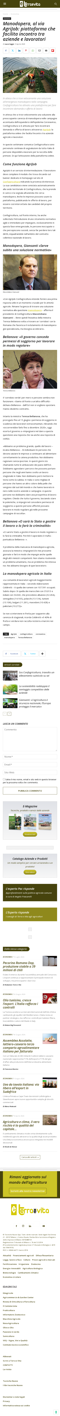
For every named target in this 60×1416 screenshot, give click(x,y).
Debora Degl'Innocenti (13, 1025)
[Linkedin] (30, 1226)
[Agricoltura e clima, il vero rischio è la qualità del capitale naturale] (50, 1120)
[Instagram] (23, 1226)
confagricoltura (26, 634)
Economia (15, 14)
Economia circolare (12, 1277)
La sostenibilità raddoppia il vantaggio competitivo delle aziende (34, 689)
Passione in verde (11, 1332)
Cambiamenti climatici (28, 1272)
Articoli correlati (11, 664)
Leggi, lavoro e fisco (12, 1259)
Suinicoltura (8, 1336)
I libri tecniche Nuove (13, 1385)
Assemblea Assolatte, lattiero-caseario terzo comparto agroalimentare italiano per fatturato (21, 1046)
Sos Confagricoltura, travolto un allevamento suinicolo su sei (36, 674)
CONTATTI (8, 1365)
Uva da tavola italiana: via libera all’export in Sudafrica (21, 1088)
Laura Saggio (9, 44)
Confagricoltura (11, 181)
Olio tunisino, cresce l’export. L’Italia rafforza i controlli (20, 1003)
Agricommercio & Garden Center (18, 1297)
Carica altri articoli (29, 1157)
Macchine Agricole (11, 1319)
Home (5, 14)
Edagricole (8, 1293)
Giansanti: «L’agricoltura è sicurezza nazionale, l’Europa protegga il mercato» (35, 703)
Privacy (6, 1401)
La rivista (7, 1369)
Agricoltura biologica (33, 1268)
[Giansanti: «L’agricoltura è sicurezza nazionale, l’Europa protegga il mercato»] (10, 703)
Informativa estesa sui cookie (16, 1405)
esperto (30, 914)
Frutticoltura (9, 1310)
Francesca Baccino (11, 1069)
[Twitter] (37, 1224)
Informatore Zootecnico (14, 1314)
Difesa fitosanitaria (44, 1255)
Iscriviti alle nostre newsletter (28, 1191)
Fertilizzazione (10, 1264)
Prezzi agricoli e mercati (43, 1259)
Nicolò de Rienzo (11, 1147)
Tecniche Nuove (10, 1381)
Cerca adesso (30, 872)
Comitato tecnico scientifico (16, 1344)
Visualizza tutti (30, 834)
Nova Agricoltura (11, 1323)
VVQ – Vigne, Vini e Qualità (15, 1340)
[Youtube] (44, 1226)
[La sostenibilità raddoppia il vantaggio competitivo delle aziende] (10, 689)
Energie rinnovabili (12, 1268)
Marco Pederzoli (10, 1106)
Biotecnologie (9, 1272)
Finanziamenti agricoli (23, 1255)
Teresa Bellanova (25, 637)
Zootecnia (35, 1264)
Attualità (7, 1255)
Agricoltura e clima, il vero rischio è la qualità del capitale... (21, 1125)
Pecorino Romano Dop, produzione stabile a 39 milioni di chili (19, 966)
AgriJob (47, 129)
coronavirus (40, 634)
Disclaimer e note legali (14, 1397)
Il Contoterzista (10, 1306)
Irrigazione (24, 1264)
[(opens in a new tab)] (10, 676)
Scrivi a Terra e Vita (12, 1360)
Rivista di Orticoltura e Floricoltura (19, 1301)
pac (30, 892)
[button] (56, 4)
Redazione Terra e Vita (13, 985)
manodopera (35, 310)
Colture (26, 1259)
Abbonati (7, 1356)
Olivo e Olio (8, 1327)
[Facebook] (16, 1226)
